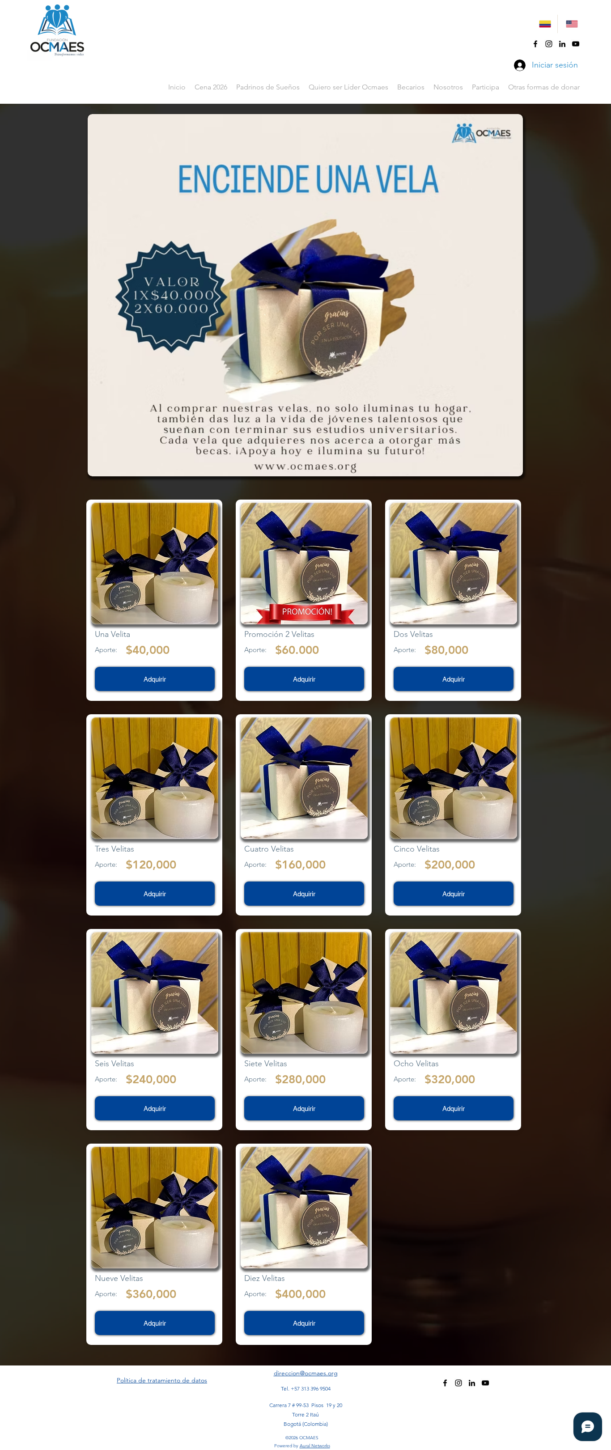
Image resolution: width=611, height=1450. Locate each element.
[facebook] (535, 43)
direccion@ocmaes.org (306, 1373)
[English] (570, 24)
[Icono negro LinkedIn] (562, 43)
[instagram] (548, 43)
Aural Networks (315, 1446)
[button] (411, 87)
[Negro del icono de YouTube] (575, 43)
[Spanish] (544, 24)
